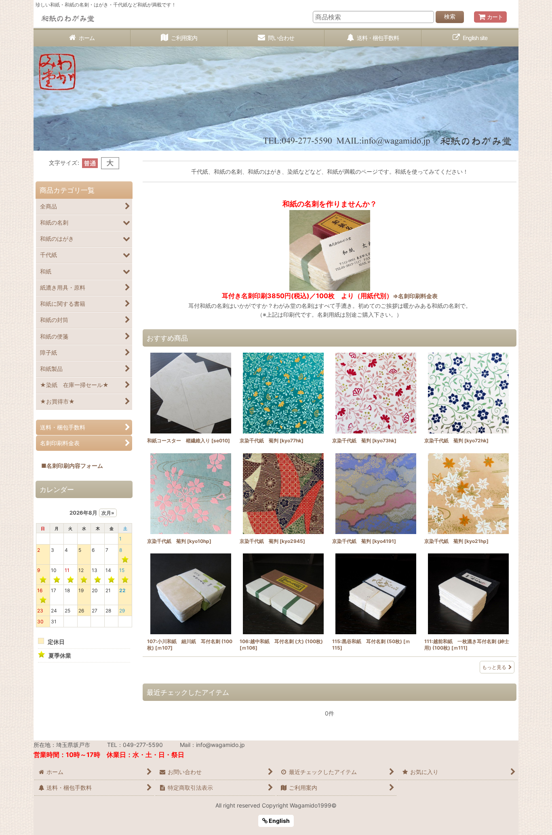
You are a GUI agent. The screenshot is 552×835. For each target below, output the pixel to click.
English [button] (279, 820)
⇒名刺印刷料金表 (415, 295)
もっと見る (494, 667)
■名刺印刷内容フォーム (69, 465)
